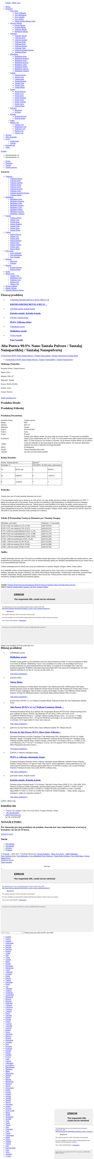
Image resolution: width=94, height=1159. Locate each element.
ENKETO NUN (7, 834)
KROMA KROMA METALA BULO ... (28, 304)
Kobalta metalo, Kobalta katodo (25, 313)
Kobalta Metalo (20, 27)
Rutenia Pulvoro (20, 116)
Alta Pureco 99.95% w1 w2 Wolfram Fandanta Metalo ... (37, 707)
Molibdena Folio (21, 60)
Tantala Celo (19, 77)
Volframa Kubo (20, 42)
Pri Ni (8, 139)
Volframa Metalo (21, 29)
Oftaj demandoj (11, 137)
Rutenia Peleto (20, 118)
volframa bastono (21, 40)
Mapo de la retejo (57, 854)
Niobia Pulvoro (20, 92)
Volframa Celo (20, 129)
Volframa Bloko (20, 52)
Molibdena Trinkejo (22, 71)
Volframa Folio (20, 44)
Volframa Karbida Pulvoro (24, 50)
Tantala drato (19, 79)
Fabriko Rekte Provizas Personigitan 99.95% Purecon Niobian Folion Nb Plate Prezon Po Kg (42, 585)
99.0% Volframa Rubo (21, 322)
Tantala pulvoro (20, 75)
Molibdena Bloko (21, 67)
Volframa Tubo (20, 48)
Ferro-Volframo (20, 13)
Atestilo (13, 143)
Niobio (12, 89)
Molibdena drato (21, 56)
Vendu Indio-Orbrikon (62, 856)
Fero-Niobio (19, 19)
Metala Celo (14, 123)
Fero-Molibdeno (20, 15)
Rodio (12, 120)
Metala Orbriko (11, 288)
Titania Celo (19, 133)
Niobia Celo (19, 94)
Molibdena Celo (20, 127)
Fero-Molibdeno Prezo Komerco (41, 856)
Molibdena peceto (18, 331)
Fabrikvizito (14, 141)
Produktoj (9, 9)
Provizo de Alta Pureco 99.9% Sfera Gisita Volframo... (35, 732)
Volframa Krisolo (21, 46)
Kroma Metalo (20, 25)
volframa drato (20, 38)
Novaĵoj (8, 135)
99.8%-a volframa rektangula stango (27, 757)
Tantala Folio (19, 83)
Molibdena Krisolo (21, 63)
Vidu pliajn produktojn (19, 674)
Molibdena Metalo (21, 32)
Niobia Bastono (20, 98)
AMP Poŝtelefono (71, 854)
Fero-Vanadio (20, 17)
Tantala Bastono (20, 81)
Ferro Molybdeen (77, 856)
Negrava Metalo (16, 23)
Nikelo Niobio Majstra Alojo (25, 21)
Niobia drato (19, 96)
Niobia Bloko (20, 106)
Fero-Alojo (14, 11)
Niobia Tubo (19, 104)
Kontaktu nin (10, 145)
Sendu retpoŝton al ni (8, 398)
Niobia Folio (19, 100)
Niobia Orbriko (20, 102)
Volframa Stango (21, 36)
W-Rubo (18, 112)
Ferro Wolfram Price (8, 856)
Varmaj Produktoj (43, 854)
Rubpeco (13, 108)
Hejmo (8, 7)
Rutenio (13, 114)
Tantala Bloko (20, 87)
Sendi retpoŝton (6, 862)
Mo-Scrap (18, 110)
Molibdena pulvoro (22, 69)
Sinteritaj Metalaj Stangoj (15, 290)
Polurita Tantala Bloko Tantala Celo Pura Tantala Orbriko (27, 587)
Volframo (13, 34)
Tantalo (12, 73)
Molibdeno (14, 54)
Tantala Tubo (19, 85)
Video (8, 147)
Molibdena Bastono (22, 58)
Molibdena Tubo (21, 65)
